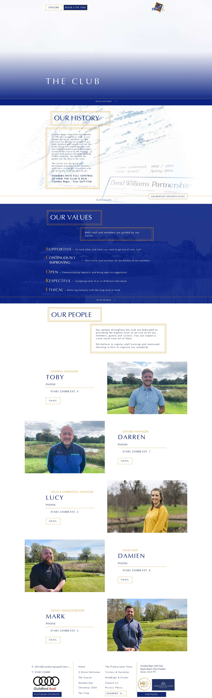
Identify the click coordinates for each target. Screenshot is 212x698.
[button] (54, 7)
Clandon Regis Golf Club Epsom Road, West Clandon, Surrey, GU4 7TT (153, 669)
